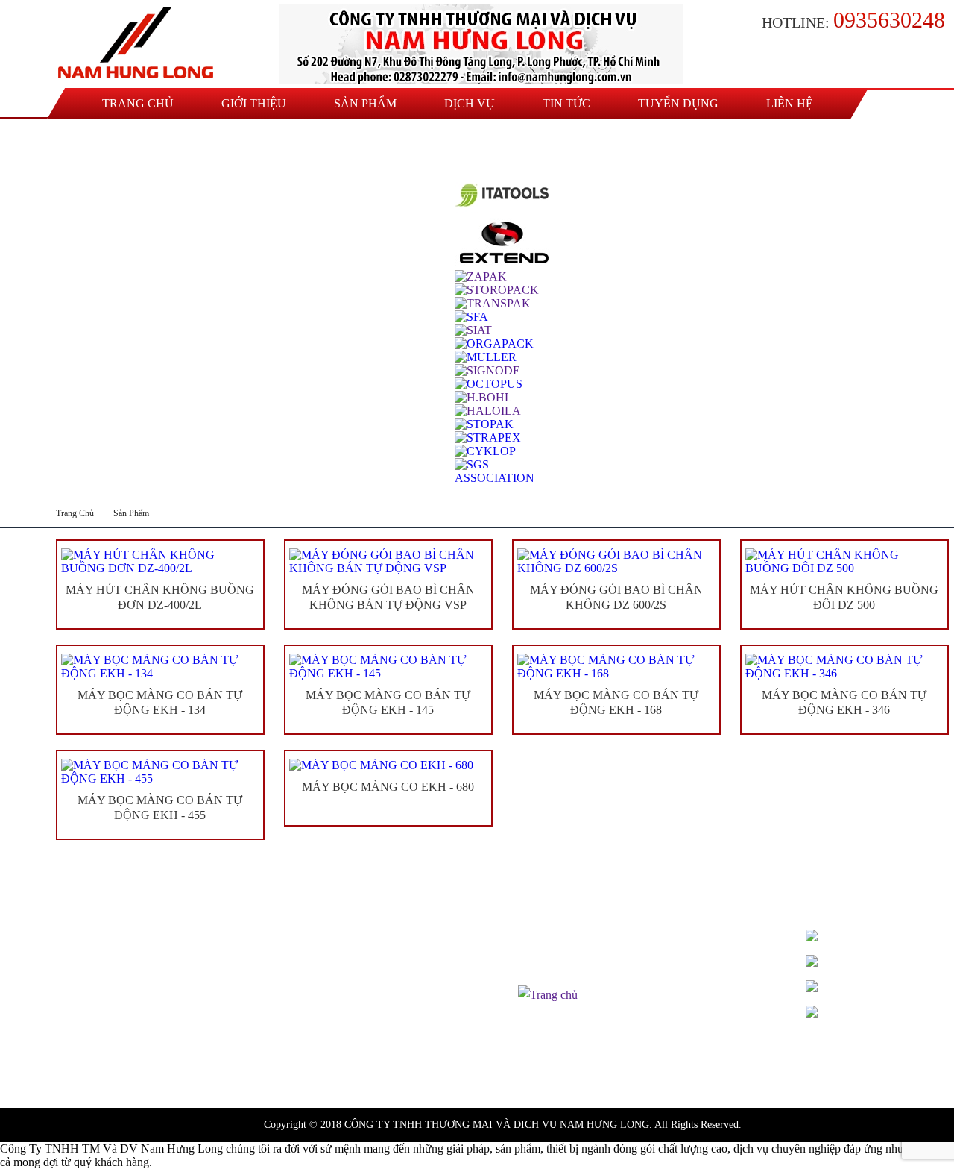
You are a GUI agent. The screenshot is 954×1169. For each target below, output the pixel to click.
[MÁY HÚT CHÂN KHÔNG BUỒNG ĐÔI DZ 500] (844, 561)
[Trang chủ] (139, 43)
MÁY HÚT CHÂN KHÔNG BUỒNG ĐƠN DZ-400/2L (160, 597)
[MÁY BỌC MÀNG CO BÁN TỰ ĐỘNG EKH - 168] (616, 667)
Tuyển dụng (678, 103)
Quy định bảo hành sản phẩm (587, 957)
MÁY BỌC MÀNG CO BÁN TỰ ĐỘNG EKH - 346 (844, 703)
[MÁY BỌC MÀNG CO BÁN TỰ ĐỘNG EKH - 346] (844, 667)
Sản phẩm (365, 103)
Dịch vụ (469, 103)
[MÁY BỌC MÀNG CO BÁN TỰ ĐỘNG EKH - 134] (160, 667)
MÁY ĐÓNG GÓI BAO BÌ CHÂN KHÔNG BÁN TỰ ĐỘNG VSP (388, 597)
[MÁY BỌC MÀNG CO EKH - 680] (388, 765)
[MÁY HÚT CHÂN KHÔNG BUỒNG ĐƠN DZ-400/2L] (160, 561)
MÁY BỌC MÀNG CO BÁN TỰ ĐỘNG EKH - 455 (160, 808)
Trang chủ (138, 103)
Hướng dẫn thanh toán (571, 939)
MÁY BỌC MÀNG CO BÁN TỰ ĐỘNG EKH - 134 (160, 703)
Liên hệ (789, 103)
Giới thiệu (253, 103)
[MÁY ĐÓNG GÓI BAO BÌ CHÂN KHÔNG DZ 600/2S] (616, 561)
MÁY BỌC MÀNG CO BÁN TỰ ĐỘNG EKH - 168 (616, 703)
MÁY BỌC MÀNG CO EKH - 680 (388, 786)
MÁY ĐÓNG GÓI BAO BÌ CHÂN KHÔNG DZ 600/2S (616, 597)
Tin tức (566, 103)
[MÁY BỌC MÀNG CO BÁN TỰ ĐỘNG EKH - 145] (388, 667)
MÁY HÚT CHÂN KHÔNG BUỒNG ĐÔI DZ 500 (844, 597)
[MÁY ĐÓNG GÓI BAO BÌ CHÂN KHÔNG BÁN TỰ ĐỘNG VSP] (388, 561)
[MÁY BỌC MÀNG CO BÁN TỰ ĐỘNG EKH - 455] (160, 772)
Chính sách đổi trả (561, 976)
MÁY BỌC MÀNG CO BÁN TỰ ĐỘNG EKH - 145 (388, 703)
